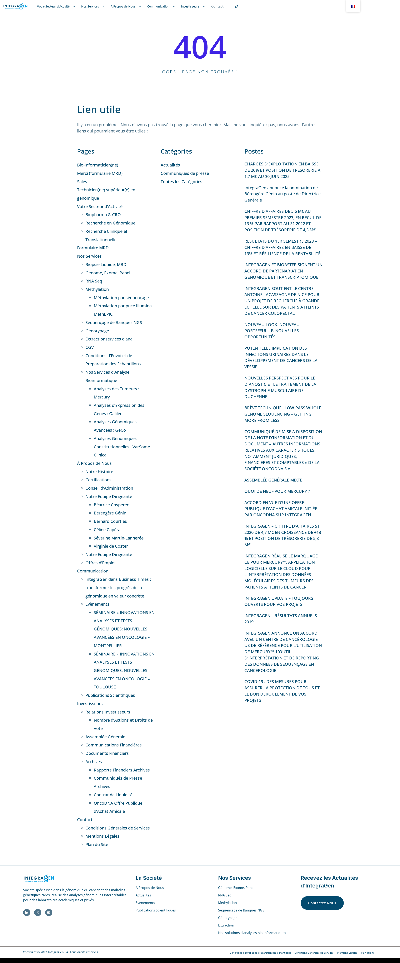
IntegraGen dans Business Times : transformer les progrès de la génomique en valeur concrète (118, 587)
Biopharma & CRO (103, 214)
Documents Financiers (107, 753)
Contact (84, 819)
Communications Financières (113, 745)
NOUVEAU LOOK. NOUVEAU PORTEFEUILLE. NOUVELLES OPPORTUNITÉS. (272, 331)
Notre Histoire (99, 471)
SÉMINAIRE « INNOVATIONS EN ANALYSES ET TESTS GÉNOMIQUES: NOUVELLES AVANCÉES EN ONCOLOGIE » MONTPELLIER (124, 629)
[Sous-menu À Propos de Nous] (140, 6)
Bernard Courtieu (110, 521)
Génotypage (97, 331)
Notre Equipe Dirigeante (108, 496)
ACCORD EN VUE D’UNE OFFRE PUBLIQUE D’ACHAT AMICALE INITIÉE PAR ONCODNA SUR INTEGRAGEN (280, 509)
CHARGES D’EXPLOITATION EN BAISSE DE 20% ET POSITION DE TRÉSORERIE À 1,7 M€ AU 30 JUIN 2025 (282, 170)
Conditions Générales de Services (117, 828)
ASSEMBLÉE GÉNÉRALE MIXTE (273, 480)
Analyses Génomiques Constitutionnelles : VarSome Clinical (122, 447)
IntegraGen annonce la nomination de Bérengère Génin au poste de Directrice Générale (282, 194)
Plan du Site (96, 844)
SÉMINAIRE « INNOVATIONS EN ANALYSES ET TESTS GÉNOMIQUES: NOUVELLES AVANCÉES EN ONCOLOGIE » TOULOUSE (124, 670)
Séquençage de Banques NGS (113, 322)
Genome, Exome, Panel (107, 273)
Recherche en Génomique (110, 223)
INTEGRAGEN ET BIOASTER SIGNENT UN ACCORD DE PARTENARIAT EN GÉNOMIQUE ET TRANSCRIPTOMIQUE (283, 271)
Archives (93, 761)
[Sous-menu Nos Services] (103, 6)
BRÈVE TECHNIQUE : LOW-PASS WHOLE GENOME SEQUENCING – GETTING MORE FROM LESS (282, 414)
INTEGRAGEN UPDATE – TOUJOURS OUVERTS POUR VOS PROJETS (278, 601)
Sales (82, 181)
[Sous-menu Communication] (174, 6)
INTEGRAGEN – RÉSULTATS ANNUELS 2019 (280, 619)
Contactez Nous (322, 902)
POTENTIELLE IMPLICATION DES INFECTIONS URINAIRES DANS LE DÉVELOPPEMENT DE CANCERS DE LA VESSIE (281, 357)
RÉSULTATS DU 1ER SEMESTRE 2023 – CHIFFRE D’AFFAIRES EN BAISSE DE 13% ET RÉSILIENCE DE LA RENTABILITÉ (282, 247)
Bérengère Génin (110, 513)
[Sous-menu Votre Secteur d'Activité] (74, 6)
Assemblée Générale (105, 737)
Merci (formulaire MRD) (99, 173)
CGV (89, 347)
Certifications (98, 480)
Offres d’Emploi (100, 563)
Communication (92, 571)
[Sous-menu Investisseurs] (204, 6)
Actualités (170, 165)
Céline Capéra (107, 529)
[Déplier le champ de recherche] (236, 6)
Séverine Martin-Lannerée (119, 538)
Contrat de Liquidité (113, 795)
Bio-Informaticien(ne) (97, 165)
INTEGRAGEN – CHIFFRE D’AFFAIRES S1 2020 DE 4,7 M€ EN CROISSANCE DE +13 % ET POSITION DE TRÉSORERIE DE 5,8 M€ (282, 535)
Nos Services (89, 256)
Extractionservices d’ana (108, 339)
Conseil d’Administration (109, 488)
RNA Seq (93, 281)
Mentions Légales (102, 836)
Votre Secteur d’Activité (99, 206)
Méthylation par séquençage (121, 297)
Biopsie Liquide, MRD (105, 264)
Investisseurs (90, 703)
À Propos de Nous (94, 463)
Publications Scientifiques (110, 695)
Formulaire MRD (93, 248)
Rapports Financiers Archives (122, 770)
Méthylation (97, 289)
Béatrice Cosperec (111, 505)
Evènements (97, 604)
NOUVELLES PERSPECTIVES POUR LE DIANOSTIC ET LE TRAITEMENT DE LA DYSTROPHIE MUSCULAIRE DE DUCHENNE (280, 387)
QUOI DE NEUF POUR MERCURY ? (277, 491)
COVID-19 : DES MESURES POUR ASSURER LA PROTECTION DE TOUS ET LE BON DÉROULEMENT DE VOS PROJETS (282, 691)
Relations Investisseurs (107, 712)
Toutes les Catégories (181, 181)
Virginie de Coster (111, 546)
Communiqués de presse (185, 173)
